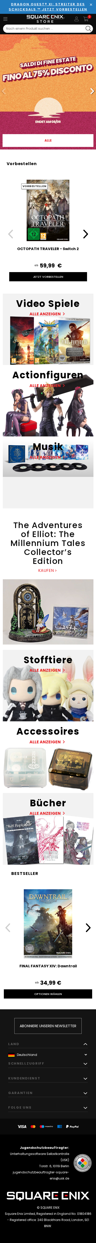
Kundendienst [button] (24, 1078)
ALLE (48, 140)
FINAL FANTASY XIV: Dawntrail (48, 966)
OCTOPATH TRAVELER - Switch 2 (48, 248)
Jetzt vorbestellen (48, 277)
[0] (86, 19)
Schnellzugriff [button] (26, 1063)
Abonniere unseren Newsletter (48, 1025)
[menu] (5, 19)
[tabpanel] (48, 91)
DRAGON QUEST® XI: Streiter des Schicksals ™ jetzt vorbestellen (48, 7)
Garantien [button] (20, 1092)
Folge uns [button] (19, 1107)
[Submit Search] (88, 29)
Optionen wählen (48, 994)
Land (13, 1044)
